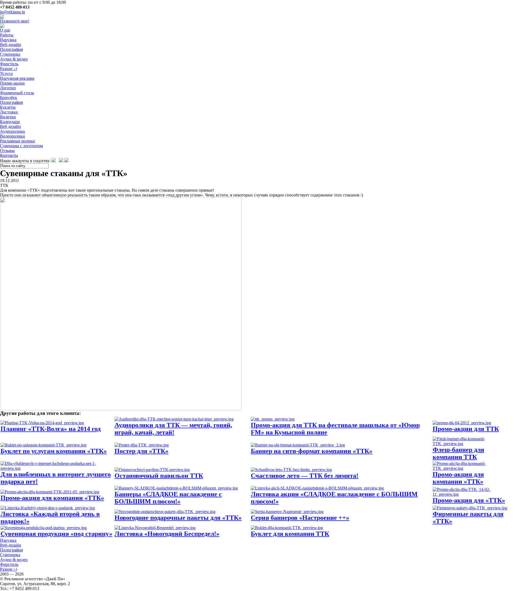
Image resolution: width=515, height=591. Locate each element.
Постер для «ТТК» (141, 451)
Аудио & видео (14, 59)
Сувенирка (10, 54)
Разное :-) (8, 68)
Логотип (8, 88)
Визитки (8, 117)
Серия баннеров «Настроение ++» (300, 517)
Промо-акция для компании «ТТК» (458, 478)
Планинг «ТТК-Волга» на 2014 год (51, 428)
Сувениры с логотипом (21, 145)
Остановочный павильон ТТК (159, 475)
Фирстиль (9, 64)
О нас (5, 30)
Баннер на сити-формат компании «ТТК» (311, 451)
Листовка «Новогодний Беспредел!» (167, 533)
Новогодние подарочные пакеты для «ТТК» (178, 517)
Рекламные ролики (17, 141)
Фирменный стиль (17, 92)
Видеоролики (12, 136)
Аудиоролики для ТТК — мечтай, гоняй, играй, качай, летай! (173, 429)
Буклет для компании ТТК (290, 533)
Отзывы (7, 150)
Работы (6, 35)
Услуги (6, 73)
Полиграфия (11, 49)
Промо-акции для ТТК (466, 428)
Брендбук (8, 97)
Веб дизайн (10, 126)
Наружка (8, 39)
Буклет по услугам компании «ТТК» (54, 451)
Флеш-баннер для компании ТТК (458, 453)
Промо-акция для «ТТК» (469, 500)
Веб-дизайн (10, 44)
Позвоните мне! (14, 21)
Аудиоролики (12, 131)
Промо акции (12, 83)
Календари (10, 121)
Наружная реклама (17, 78)
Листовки (9, 112)
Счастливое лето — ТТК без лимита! (304, 475)
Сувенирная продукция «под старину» (56, 533)
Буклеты (8, 107)
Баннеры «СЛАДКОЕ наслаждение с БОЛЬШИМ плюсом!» (168, 498)
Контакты (9, 155)
